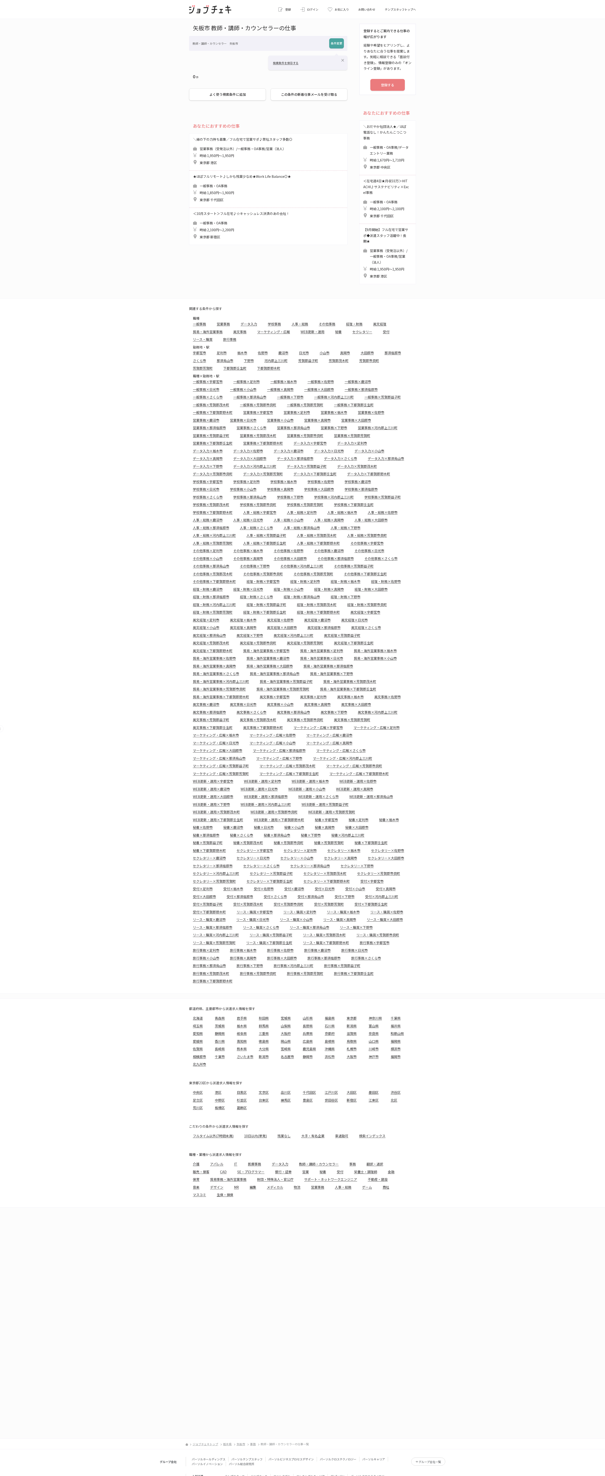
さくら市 (199, 360)
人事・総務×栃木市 (342, 512)
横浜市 (396, 1048)
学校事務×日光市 (206, 489)
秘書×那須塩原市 (206, 835)
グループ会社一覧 (430, 1462)
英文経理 (379, 324)
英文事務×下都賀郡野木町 (263, 727)
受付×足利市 (203, 888)
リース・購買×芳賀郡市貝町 (377, 934)
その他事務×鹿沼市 (329, 550)
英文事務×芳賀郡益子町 (211, 719)
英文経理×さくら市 (366, 627)
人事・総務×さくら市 (256, 527)
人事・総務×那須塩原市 (211, 527)
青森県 (220, 1018)
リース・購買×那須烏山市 (309, 927)
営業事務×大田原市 (356, 420)
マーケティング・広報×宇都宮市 (318, 727)
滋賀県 (352, 1033)
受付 (386, 331)
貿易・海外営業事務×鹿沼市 (268, 658)
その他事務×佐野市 (288, 550)
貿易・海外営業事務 (208, 331)
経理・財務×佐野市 (386, 581)
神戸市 (374, 1056)
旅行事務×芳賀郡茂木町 (211, 973)
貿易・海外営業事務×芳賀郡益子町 (286, 681)
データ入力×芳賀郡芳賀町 (263, 473)
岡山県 (286, 1041)
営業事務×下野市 (334, 427)
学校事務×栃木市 (283, 481)
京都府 (330, 1033)
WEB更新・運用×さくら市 (318, 796)
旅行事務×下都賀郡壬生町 (354, 973)
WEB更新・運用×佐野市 (357, 781)
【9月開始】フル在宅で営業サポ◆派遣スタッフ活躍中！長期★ (385, 253)
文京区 (264, 1092)
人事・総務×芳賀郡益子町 (266, 535)
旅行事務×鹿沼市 (317, 950)
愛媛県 (198, 1041)
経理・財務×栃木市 (345, 581)
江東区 (374, 1100)
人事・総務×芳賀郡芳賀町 (213, 543)
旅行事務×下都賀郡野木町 (213, 981)
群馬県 (264, 1025)
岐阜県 (242, 1033)
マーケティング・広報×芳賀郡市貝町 (354, 765)
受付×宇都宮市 (372, 881)
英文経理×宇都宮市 (365, 612)
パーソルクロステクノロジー (338, 1459)
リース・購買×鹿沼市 (209, 919)
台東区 (264, 1100)
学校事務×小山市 (243, 489)
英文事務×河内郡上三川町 (378, 712)
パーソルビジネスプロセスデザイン (291, 1459)
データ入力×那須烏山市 (386, 458)
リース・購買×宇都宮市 (255, 912)
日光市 (304, 352)
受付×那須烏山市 (311, 896)
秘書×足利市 (358, 819)
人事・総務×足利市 (302, 512)
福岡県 (396, 1041)
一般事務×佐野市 (320, 381)
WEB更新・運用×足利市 (262, 781)
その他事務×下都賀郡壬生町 (365, 573)
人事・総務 (300, 324)
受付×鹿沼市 (294, 888)
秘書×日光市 (264, 827)
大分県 (264, 1048)
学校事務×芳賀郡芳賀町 (305, 504)
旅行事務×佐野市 (280, 950)
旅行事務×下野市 (250, 965)
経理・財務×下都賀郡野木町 (318, 612)
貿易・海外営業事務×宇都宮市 (266, 650)
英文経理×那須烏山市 (209, 635)
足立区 (198, 1100)
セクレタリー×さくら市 (261, 865)
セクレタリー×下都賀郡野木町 (326, 881)
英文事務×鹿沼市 (206, 704)
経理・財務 (354, 324)
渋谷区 (396, 1092)
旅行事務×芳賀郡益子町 (342, 965)
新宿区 (352, 1100)
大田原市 (367, 352)
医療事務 (254, 1164)
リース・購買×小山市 (296, 919)
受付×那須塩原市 (240, 896)
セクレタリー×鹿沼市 (209, 858)
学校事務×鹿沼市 (358, 481)
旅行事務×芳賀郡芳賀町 (305, 973)
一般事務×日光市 (206, 389)
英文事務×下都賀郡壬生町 (213, 727)
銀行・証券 (283, 1171)
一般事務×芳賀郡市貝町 (258, 404)
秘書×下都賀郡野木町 (209, 850)
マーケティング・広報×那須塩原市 (279, 750)
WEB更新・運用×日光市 (259, 789)
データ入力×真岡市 (208, 458)
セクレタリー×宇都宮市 (255, 850)
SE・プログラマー (250, 1171)
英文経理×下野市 (250, 635)
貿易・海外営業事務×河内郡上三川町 (221, 681)
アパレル (216, 1164)
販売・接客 (201, 1171)
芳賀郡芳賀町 (203, 368)
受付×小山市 (355, 888)
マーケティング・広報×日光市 (216, 742)
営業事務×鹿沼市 (206, 420)
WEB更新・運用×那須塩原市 (266, 796)
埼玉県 (198, 1025)
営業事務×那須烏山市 (293, 427)
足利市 (222, 352)
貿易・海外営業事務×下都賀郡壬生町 (348, 689)
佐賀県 (198, 1048)
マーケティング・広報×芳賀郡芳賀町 (221, 773)
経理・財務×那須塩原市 (211, 596)
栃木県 (242, 1025)
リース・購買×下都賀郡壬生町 (269, 942)
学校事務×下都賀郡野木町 (213, 512)
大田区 (352, 1092)
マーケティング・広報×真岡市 (329, 742)
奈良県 (374, 1033)
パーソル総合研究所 (241, 1464)
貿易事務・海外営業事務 (228, 1179)
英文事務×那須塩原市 (209, 712)
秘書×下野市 (311, 835)
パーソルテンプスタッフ (247, 1459)
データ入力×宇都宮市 (310, 443)
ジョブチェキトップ (205, 1444)
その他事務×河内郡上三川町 (301, 566)
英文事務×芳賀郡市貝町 (305, 719)
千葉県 (396, 1018)
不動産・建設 (378, 1179)
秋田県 (264, 1018)
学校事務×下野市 (290, 497)
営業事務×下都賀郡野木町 (263, 443)
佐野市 (263, 352)
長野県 (308, 1025)
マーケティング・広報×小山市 (273, 742)
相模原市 (199, 1056)
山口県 (374, 1041)
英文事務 (239, 331)
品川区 (286, 1092)
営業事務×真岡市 (317, 420)
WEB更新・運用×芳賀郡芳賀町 (331, 812)
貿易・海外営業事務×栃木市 (375, 650)
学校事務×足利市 (246, 481)
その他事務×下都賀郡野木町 (214, 581)
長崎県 (220, 1048)
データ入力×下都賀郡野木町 (368, 473)
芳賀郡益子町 (308, 360)
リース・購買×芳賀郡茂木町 (324, 934)
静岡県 (220, 1033)
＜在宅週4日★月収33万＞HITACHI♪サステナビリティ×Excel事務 (386, 198)
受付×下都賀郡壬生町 (371, 904)
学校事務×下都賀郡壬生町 (354, 504)
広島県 (308, 1041)
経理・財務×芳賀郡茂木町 (317, 604)
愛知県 (198, 1033)
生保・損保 (225, 1194)
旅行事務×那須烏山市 (209, 965)
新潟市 (264, 1056)
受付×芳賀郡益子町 (208, 904)
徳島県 (264, 1041)
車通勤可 (341, 1135)
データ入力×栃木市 (208, 450)
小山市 (324, 352)
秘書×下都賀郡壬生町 (371, 842)
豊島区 (308, 1100)
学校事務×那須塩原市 (361, 489)
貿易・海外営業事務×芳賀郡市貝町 (219, 689)
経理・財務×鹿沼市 (208, 589)
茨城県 (220, 1025)
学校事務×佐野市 (320, 481)
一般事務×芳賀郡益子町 (382, 397)
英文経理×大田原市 (282, 627)
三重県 (264, 1033)
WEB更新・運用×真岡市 (354, 789)
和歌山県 (397, 1033)
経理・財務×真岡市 (329, 589)
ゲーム (367, 1187)
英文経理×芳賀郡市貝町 (258, 642)
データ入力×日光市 (329, 450)
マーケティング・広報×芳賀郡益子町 (221, 765)
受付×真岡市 (386, 888)
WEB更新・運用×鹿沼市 (211, 789)
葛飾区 (242, 1107)
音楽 (196, 1187)
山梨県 (286, 1025)
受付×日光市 (325, 888)
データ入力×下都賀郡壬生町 (315, 473)
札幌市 (352, 1048)
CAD (223, 1171)
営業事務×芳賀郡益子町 (211, 435)
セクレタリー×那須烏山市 (310, 865)
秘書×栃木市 (389, 819)
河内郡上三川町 (276, 360)
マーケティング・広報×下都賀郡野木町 (359, 773)
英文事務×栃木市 (350, 696)
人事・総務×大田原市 (371, 520)
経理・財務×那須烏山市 (302, 596)
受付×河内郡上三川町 (381, 896)
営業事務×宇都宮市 (258, 412)
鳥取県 (352, 1041)
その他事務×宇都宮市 (367, 543)
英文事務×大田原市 (356, 704)
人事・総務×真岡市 (329, 520)
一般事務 (199, 324)
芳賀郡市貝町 (369, 360)
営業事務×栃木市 (334, 412)
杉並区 (242, 1100)
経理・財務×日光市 (248, 589)
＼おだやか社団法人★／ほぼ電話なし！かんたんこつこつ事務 (386, 147)
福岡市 (396, 1056)
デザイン (216, 1187)
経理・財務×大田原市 (371, 589)
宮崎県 (286, 1048)
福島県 (330, 1018)
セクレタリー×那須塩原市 (213, 865)
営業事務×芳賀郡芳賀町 (352, 435)
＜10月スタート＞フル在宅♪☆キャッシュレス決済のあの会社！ (241, 225)
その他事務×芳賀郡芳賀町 (313, 573)
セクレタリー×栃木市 (343, 850)
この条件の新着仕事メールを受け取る (309, 94)
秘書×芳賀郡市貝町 (288, 842)
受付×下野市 (344, 896)
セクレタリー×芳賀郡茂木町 (324, 873)
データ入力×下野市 (208, 466)
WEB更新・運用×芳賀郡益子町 (325, 804)
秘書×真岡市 (325, 827)
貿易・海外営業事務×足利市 (321, 650)
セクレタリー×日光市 (253, 858)
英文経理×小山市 (206, 627)
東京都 (352, 1018)
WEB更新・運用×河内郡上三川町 (266, 804)
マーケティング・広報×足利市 (377, 727)
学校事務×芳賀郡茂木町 (211, 504)
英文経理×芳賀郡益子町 (342, 635)
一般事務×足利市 (246, 381)
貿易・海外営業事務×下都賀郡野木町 (221, 696)
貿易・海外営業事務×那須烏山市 (274, 673)
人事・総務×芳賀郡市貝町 (367, 535)
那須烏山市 (225, 360)
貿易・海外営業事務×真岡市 (214, 666)
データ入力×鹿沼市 (288, 450)
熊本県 (242, 1048)
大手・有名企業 (312, 1135)
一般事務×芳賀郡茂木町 (211, 404)
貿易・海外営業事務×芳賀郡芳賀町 (282, 689)
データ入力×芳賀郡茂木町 (357, 466)
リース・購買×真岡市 (339, 919)
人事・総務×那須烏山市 (302, 527)
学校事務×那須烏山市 (249, 497)
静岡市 (308, 1056)
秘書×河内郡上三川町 (347, 835)
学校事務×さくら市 (208, 497)
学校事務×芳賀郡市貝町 (258, 504)
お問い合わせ (366, 9)
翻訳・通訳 (375, 1164)
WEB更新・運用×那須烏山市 (371, 796)
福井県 (396, 1025)
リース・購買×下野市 (356, 927)
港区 (218, 1092)
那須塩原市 (393, 352)
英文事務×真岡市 (317, 704)
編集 (253, 1187)
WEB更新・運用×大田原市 (213, 796)
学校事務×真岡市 (280, 489)
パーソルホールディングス (208, 1459)
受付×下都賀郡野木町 (209, 912)
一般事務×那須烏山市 (249, 397)
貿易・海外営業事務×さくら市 (216, 673)
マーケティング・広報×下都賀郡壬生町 (289, 773)
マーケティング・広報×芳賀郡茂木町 (287, 765)
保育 (196, 1179)
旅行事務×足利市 (206, 950)
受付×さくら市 (275, 896)
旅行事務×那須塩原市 (324, 958)
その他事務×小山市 (208, 558)
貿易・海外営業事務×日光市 (321, 658)
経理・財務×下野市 (345, 596)
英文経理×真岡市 (243, 627)
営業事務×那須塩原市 (209, 427)
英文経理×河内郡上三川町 (293, 635)
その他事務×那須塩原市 (335, 558)
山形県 (308, 1018)
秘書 (338, 331)
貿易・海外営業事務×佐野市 (214, 658)
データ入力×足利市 (352, 443)
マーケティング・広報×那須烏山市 (219, 758)
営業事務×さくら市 (251, 427)
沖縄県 (330, 1048)
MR (236, 1187)
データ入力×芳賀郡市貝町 (213, 473)
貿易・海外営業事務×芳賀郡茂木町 (349, 681)
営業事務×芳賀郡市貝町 (305, 435)
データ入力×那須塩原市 (295, 458)
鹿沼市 (283, 352)
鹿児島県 (309, 1048)
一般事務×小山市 (243, 389)
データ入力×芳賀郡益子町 (307, 466)
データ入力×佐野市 (248, 450)
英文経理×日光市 (354, 620)
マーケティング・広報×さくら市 (341, 750)
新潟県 (352, 1025)
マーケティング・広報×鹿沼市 (329, 735)
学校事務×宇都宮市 (208, 481)
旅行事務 (229, 339)
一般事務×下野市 (290, 397)
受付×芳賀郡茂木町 (248, 904)
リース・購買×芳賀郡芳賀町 (214, 942)
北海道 (198, 1018)
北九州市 (199, 1064)
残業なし (284, 1135)
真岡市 (345, 352)
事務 (352, 1164)
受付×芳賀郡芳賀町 (329, 904)
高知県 (242, 1041)
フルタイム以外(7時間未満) (213, 1135)
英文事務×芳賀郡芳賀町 (352, 719)
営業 (305, 1171)
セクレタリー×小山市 (296, 858)
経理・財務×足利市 (305, 581)
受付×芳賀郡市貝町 (288, 904)
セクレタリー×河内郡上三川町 (216, 873)
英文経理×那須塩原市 (324, 627)
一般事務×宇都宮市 (208, 381)
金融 (391, 1171)
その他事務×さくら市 (381, 558)
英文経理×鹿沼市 (317, 620)
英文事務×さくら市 (251, 712)
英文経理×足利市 (206, 620)
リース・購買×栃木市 (343, 912)
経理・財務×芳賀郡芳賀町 (213, 612)
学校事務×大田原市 (319, 489)
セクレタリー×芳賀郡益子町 (271, 873)
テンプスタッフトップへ (400, 9)
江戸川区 (331, 1092)
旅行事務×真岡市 (243, 958)
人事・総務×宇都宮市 (259, 512)
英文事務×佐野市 (387, 696)
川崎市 (374, 1048)
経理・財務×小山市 (288, 589)
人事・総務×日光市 (248, 520)
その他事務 (327, 324)
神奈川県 (375, 1018)
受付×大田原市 (204, 896)
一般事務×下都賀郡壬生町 (354, 404)
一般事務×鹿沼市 (358, 381)
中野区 (220, 1100)
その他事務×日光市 (369, 550)
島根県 (330, 1041)
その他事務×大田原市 (290, 558)
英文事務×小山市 (280, 704)
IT (235, 1164)
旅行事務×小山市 (206, 958)
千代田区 (309, 1092)
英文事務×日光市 (243, 704)
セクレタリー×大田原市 (386, 858)
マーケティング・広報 (273, 331)
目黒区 (242, 1092)
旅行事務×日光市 (354, 950)
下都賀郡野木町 (268, 368)
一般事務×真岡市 (280, 389)
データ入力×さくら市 (340, 458)
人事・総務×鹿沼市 (208, 520)
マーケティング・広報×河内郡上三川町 (342, 758)
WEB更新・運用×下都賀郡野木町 (279, 819)
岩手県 (242, 1018)
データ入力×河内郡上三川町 (254, 466)
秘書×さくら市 (241, 835)
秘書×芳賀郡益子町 (208, 842)
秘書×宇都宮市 (326, 819)
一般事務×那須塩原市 (361, 389)
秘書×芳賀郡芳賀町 (329, 842)
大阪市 (352, 1056)
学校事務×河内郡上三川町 (334, 497)
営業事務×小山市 (280, 420)
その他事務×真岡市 (248, 558)
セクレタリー (362, 331)
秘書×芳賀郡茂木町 (248, 842)
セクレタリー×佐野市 (387, 850)
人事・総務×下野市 (345, 527)
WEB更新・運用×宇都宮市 (213, 781)
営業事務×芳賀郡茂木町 (258, 435)
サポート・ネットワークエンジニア (330, 1179)
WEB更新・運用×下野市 (211, 804)
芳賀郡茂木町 (339, 360)
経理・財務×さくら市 (256, 596)
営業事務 (223, 324)
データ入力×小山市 (369, 450)
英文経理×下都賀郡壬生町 (354, 642)
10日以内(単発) (255, 1135)
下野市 (249, 360)
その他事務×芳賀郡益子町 (354, 566)
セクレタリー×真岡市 (340, 858)
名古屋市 (287, 1056)
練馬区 (286, 1100)
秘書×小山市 (294, 827)
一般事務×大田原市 (319, 389)
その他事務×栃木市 (248, 550)
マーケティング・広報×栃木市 (216, 735)
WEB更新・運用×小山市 (306, 789)
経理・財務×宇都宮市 (263, 581)
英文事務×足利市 (313, 696)
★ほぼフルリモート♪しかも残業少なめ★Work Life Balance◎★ (242, 188)
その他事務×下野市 (255, 566)
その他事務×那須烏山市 (211, 566)
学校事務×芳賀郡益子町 (382, 497)
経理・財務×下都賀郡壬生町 (264, 612)
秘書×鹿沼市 (233, 827)
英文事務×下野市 (334, 712)
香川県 (220, 1041)
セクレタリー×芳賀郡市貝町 (378, 873)
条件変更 (336, 43)
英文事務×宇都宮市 (275, 696)
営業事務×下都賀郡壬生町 (213, 443)
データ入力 (249, 324)
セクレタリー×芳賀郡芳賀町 (214, 881)
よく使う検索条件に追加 (227, 94)
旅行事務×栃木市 (243, 950)
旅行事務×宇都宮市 (374, 942)
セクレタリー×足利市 (300, 850)
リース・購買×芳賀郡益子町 (271, 934)
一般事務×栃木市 (283, 381)
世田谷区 (331, 1100)
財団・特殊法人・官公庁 (275, 1179)
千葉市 (220, 1056)
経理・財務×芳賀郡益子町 (266, 604)
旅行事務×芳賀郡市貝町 (258, 973)
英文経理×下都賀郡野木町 (213, 650)
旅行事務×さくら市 (366, 958)
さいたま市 (245, 1056)
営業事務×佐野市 (371, 412)
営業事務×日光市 (243, 420)
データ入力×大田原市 (249, 458)
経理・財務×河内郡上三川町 (214, 604)
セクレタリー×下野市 (357, 865)
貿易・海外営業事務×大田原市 (269, 666)
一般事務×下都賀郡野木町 (213, 412)
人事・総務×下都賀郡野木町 (318, 543)
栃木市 (242, 352)
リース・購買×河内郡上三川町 (216, 934)
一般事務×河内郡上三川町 (334, 397)
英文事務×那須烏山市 (293, 712)
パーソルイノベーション (207, 1464)
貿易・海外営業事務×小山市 (375, 658)
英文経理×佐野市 (280, 620)
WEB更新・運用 (312, 331)
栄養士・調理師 (365, 1171)
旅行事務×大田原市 (282, 958)
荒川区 (198, 1107)
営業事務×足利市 (297, 412)
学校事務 (274, 324)
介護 (196, 1164)
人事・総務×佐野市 (383, 512)
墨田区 (374, 1092)
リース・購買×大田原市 (385, 919)
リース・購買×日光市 (252, 919)
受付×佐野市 (264, 888)
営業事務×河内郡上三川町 (378, 427)
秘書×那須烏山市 (277, 835)
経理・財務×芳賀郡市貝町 (367, 604)
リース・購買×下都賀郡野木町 (326, 942)
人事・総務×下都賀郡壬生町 (264, 543)
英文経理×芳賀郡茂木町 (211, 642)
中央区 (198, 1092)
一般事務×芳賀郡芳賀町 (305, 404)
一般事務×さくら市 (208, 397)
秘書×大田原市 (356, 827)
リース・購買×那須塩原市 (212, 927)
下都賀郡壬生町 (234, 368)
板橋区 (220, 1107)
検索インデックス (372, 1135)
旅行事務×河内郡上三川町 (293, 965)
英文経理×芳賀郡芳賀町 (305, 642)
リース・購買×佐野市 (386, 912)
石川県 (330, 1025)
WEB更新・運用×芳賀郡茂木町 (216, 812)
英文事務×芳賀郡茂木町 (258, 719)
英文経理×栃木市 (243, 620)
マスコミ (199, 1194)
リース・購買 (202, 339)
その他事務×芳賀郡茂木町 (213, 573)
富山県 (374, 1025)
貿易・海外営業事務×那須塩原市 (328, 666)
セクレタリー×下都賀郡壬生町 (269, 881)
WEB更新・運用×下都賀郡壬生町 (218, 819)
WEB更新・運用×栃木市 (310, 781)
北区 (394, 1100)
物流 (297, 1187)
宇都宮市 (199, 352)
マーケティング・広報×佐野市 (273, 735)
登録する (387, 85)
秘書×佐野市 (203, 827)
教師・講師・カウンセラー (319, 1164)
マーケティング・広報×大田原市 (217, 750)
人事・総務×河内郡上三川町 (214, 535)
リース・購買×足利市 (299, 912)
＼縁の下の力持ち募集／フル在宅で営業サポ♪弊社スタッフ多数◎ (242, 151)
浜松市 (330, 1056)
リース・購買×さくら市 (261, 927)
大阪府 (286, 1033)
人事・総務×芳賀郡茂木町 (317, 535)
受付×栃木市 (233, 888)
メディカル (275, 1187)
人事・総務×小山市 (288, 520)
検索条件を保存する (285, 63)
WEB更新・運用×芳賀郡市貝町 (274, 812)
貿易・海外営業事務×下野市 (331, 673)
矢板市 (241, 1444)
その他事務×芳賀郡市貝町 (263, 573)
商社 (386, 1187)
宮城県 (286, 1018)
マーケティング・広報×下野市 (279, 758)
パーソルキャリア (373, 1459)
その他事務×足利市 (208, 550)
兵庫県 (308, 1033)
